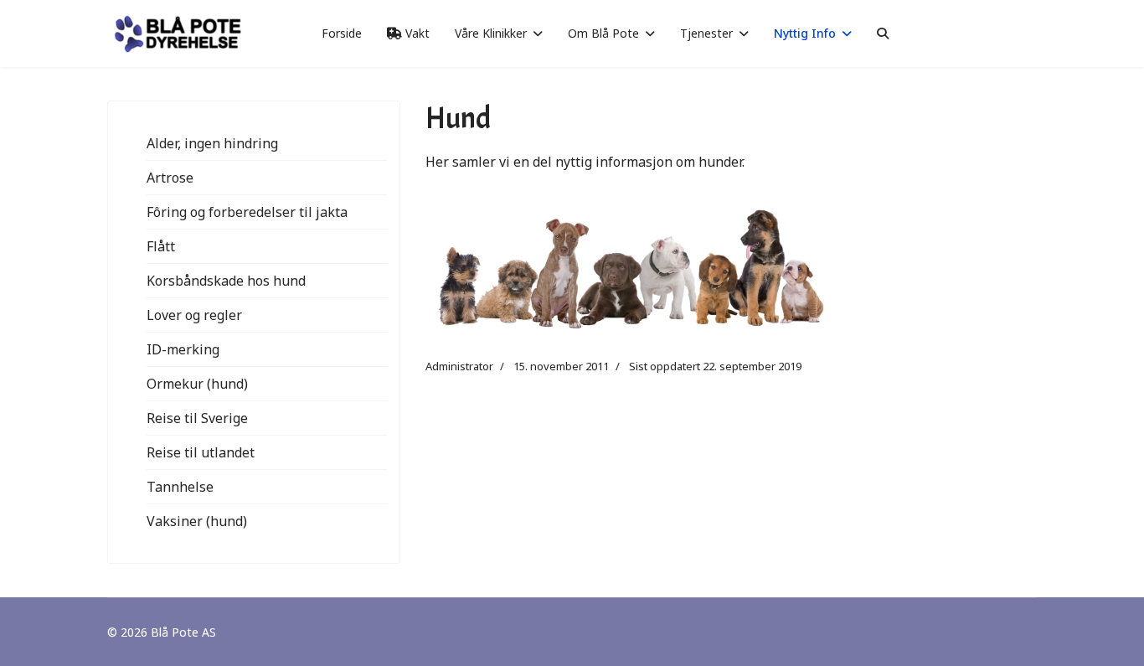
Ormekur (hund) (197, 383)
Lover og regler (194, 315)
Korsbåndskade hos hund (226, 280)
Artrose (170, 177)
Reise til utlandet (201, 452)
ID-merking (183, 349)
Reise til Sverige (197, 418)
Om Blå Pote (603, 33)
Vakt (416, 33)
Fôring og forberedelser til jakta (247, 212)
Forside (342, 33)
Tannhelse (180, 487)
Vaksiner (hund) (197, 521)
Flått (161, 246)
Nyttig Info (805, 33)
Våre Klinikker (491, 33)
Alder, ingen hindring (212, 143)
